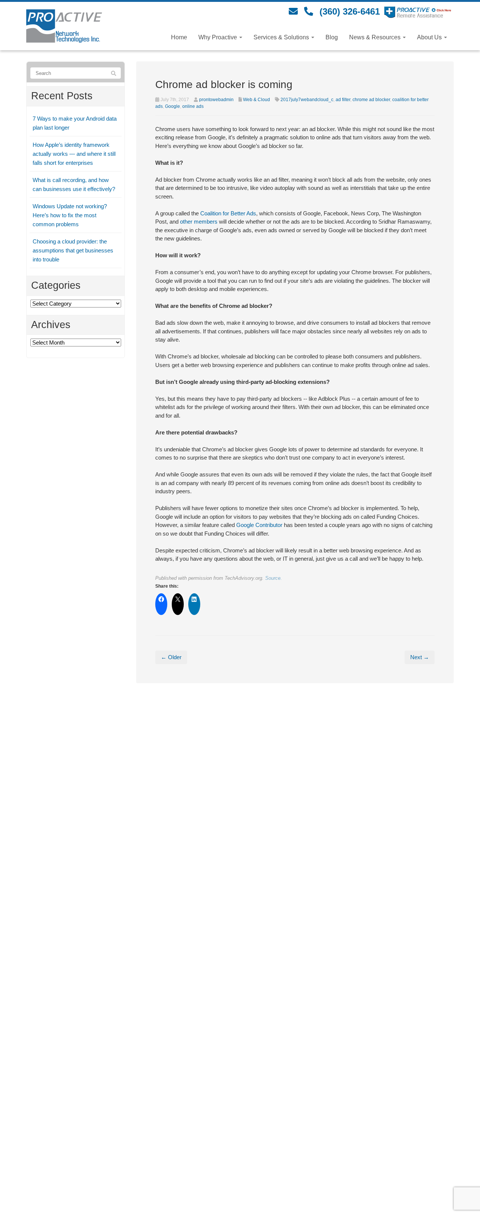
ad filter (343, 99)
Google (172, 106)
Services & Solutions (282, 37)
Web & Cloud (256, 99)
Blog (332, 37)
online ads (193, 106)
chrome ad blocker (371, 99)
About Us (430, 37)
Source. (273, 578)
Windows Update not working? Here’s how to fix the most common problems (70, 215)
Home (179, 37)
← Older (171, 657)
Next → (419, 657)
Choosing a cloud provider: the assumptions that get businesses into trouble (73, 250)
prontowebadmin (216, 99)
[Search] (113, 73)
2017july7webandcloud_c (306, 99)
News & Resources (375, 37)
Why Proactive (218, 37)
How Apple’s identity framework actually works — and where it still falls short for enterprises (74, 154)
